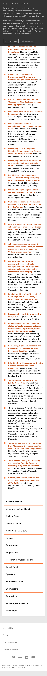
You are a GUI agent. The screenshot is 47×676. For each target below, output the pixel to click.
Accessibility (8, 628)
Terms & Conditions (11, 649)
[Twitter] (14, 657)
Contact (6, 635)
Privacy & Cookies (10, 642)
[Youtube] (33, 657)
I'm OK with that (11, 41)
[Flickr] (20, 657)
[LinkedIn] (26, 657)
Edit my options (27, 41)
